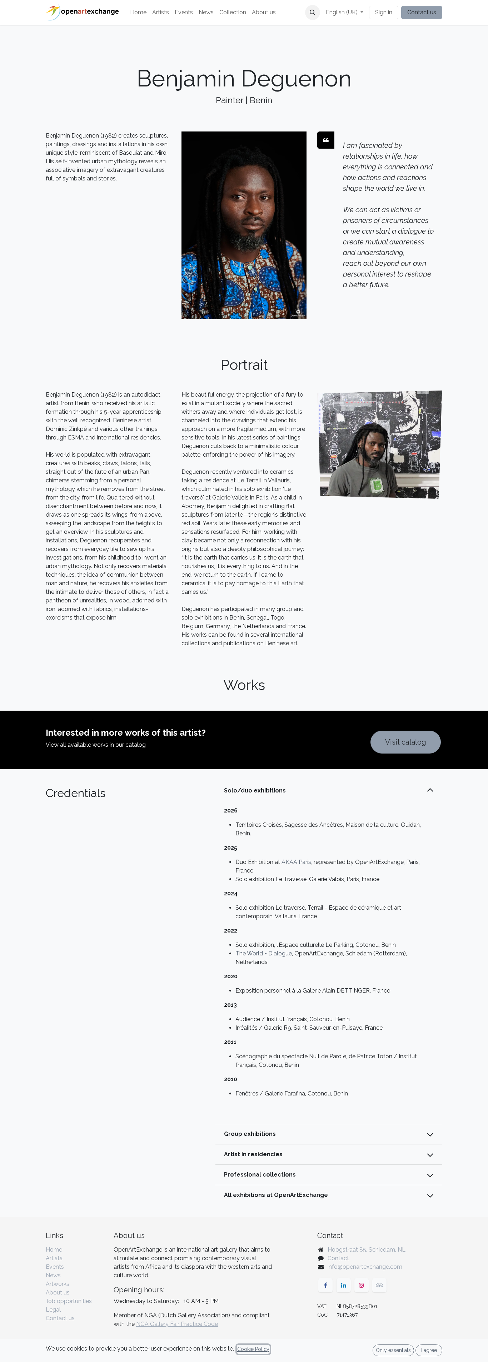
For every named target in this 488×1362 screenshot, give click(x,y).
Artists (54, 1258)
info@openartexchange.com (365, 1266)
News (53, 1275)
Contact (338, 1258)
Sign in (383, 12)
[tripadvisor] (379, 1285)
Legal (53, 1309)
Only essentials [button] (393, 1350)
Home (54, 1249)
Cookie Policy (253, 1349)
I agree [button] (429, 1350)
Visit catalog (405, 742)
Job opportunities (69, 1301)
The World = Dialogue (263, 953)
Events (55, 1266)
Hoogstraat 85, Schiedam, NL (366, 1249)
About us (58, 1292)
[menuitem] (138, 12)
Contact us (421, 12)
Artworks (57, 1284)
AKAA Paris (296, 862)
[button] (312, 12)
